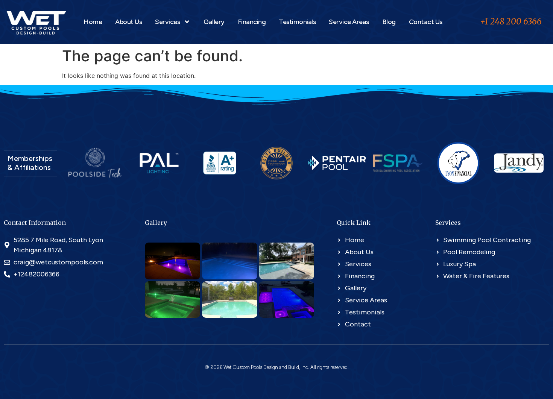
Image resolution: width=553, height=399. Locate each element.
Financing (252, 22)
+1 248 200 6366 (511, 21)
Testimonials (297, 22)
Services (167, 22)
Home (93, 22)
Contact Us (425, 22)
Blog (389, 22)
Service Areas (349, 22)
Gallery (214, 22)
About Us (128, 22)
